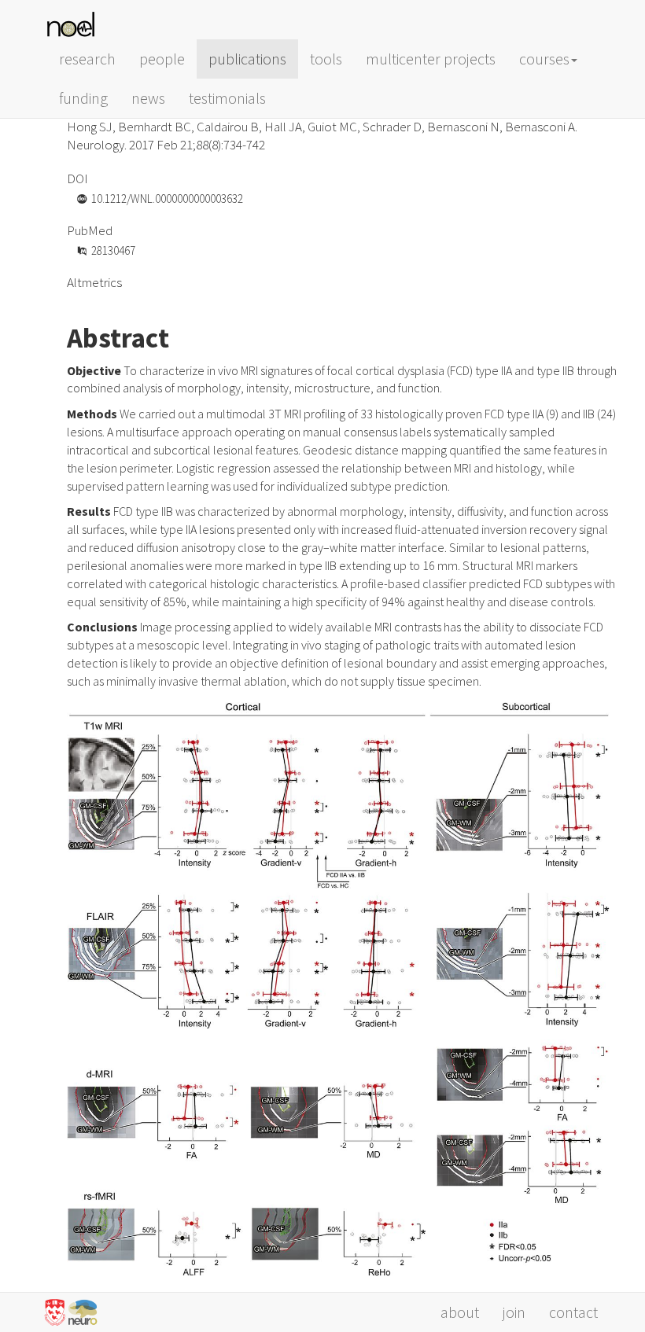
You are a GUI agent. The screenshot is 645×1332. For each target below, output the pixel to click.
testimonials (227, 98)
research (87, 58)
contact (573, 1312)
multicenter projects (431, 58)
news (148, 98)
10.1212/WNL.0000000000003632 (167, 198)
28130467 (113, 250)
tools (326, 58)
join (514, 1312)
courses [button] (544, 58)
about (459, 1312)
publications (247, 58)
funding (83, 98)
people (162, 58)
